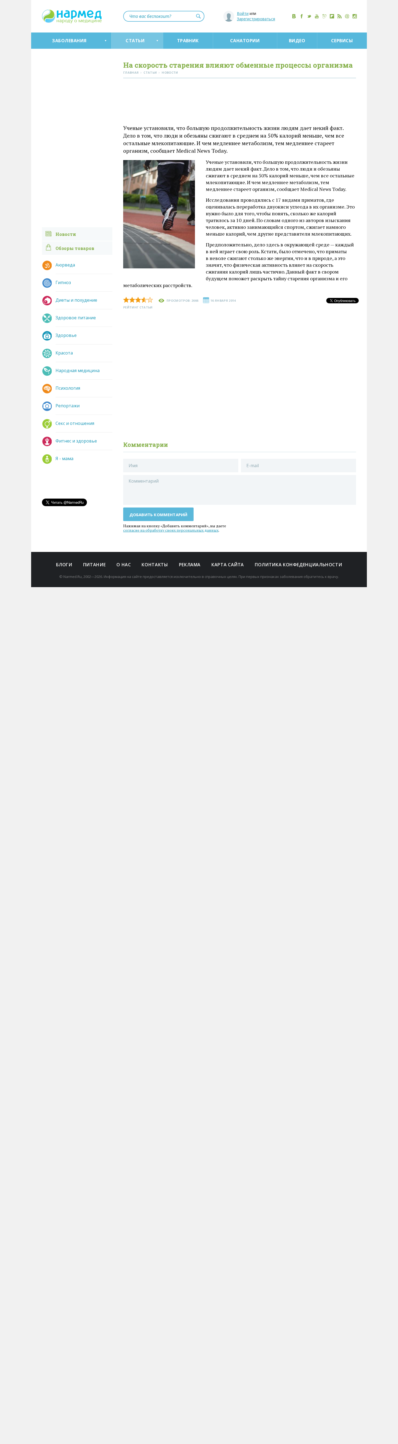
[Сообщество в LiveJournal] (324, 16)
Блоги (64, 565)
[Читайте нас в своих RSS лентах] (339, 16)
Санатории (245, 41)
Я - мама (64, 458)
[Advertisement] (239, 102)
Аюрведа (65, 265)
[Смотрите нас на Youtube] (317, 16)
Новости (66, 234)
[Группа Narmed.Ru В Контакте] (294, 16)
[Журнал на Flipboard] (332, 16)
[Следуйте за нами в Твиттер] (309, 16)
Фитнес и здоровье (76, 441)
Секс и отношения (75, 423)
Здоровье (66, 335)
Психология (68, 388)
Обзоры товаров (75, 248)
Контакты (155, 565)
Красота (64, 353)
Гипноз (63, 282)
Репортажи (68, 406)
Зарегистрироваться (256, 18)
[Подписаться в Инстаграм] (355, 16)
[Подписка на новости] (347, 16)
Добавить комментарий (158, 514)
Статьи (135, 41)
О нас (123, 565)
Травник (188, 41)
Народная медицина (78, 370)
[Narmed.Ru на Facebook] (301, 16)
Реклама (190, 565)
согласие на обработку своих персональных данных (170, 530)
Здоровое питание (76, 318)
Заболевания (69, 41)
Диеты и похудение (76, 300)
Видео (297, 41)
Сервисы (342, 41)
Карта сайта (227, 565)
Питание (94, 565)
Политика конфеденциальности (298, 565)
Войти (243, 13)
